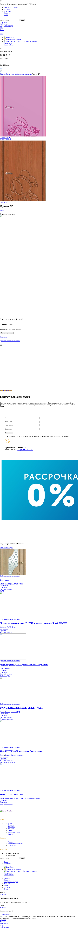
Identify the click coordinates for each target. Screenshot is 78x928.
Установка (11, 827)
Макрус (13, 74)
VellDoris (3, 627)
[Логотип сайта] (0, 18)
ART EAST (20, 798)
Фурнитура (12, 845)
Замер (10, 830)
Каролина (4, 580)
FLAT (9, 627)
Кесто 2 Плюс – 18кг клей (11, 794)
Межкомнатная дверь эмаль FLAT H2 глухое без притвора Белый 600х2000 (33, 623)
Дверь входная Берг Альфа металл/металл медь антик (24, 665)
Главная (3, 74)
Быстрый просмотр (6, 589)
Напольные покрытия (7, 798)
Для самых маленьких (24, 74)
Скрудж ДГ (4, 202)
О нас (10, 823)
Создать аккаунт (5, 914)
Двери (8, 74)
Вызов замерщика (6, 390)
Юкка (2, 584)
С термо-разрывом (17, 755)
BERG (7, 668)
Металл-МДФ (15, 712)
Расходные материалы (32, 798)
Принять (3, 920)
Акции (10, 834)
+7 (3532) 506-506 (25, 450)
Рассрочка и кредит (15, 832)
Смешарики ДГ (5, 138)
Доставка (11, 828)
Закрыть (3, 894)
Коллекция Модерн (11, 584)
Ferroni (7, 712)
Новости (11, 825)
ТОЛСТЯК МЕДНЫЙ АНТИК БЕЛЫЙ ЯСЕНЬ (21, 708)
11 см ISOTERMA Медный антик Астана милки (21, 751)
